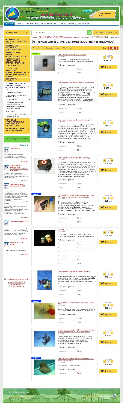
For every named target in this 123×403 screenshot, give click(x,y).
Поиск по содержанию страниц (17, 139)
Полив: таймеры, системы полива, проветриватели (16, 96)
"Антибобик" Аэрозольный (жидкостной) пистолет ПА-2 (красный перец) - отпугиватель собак (76, 196)
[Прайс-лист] (116, 48)
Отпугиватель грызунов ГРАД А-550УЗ (72, 55)
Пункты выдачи (83, 24)
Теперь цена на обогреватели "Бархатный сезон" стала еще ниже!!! (19, 168)
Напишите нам (32, 24)
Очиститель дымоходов (13, 92)
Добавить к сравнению (67, 65)
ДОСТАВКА (76, 17)
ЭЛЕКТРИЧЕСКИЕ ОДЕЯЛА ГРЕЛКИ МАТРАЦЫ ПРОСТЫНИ (15, 61)
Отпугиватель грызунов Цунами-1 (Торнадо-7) (74, 120)
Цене (57, 48)
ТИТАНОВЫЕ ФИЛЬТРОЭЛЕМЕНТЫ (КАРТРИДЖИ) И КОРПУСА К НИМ (14, 123)
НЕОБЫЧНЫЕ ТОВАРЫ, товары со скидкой (15, 129)
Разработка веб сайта (91, 396)
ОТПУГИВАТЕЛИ (11, 99)
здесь (11, 207)
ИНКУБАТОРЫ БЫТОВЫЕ (11, 80)
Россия (79, 69)
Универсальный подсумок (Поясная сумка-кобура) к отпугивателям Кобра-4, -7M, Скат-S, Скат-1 (77, 331)
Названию (49, 48)
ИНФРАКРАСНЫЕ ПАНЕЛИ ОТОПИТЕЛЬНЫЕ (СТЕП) (15, 54)
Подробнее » (24, 161)
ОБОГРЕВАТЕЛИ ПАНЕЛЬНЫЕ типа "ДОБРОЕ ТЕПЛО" (13, 48)
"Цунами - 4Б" (63, 230)
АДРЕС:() (47, 17)
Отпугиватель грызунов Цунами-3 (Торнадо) (74, 158)
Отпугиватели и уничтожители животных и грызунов (16, 107)
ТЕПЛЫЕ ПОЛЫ (12, 66)
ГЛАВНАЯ (9, 24)
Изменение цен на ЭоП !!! (19, 221)
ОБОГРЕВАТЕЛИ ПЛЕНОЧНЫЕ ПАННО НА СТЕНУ (15, 41)
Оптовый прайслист (48, 24)
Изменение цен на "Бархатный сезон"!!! (17, 185)
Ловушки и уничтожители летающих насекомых (15, 103)
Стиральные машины (12, 116)
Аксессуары (10, 111)
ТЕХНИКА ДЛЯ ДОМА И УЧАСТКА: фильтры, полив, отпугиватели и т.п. (15, 86)
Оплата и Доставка (67, 24)
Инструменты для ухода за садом (16, 114)
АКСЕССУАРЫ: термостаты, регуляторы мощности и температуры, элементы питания (15, 72)
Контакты (20, 24)
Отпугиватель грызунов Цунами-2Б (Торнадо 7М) (76, 82)
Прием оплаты (15, 148)
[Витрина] (113, 48)
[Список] (109, 48)
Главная (34, 37)
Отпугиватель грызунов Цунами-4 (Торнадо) (74, 271)
